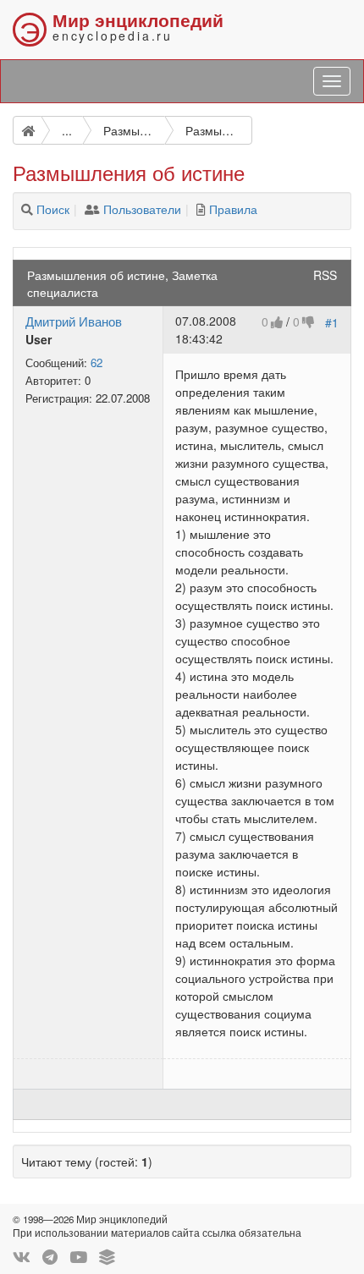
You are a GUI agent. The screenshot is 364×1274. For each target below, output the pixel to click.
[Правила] (201, 208)
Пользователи (142, 208)
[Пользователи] (92, 208)
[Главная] (27, 130)
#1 (332, 322)
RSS (325, 274)
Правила (233, 208)
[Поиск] (27, 208)
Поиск (52, 208)
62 (96, 362)
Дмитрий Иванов (73, 320)
